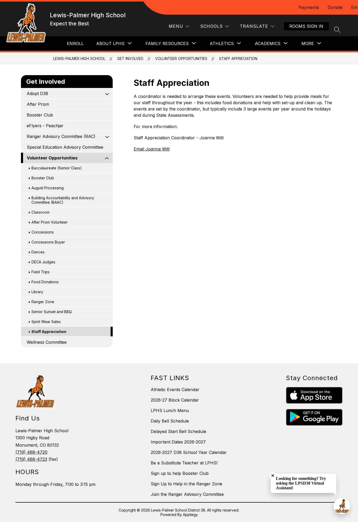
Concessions (42, 232)
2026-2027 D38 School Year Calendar (189, 452)
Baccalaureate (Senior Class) (56, 168)
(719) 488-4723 (31, 459)
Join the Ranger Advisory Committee (187, 494)
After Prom (38, 104)
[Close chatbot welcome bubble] (272, 475)
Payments (309, 7)
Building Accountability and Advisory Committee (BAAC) (62, 200)
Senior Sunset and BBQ (51, 311)
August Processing (47, 188)
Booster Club (40, 115)
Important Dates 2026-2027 (178, 442)
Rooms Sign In (306, 26)
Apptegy (190, 514)
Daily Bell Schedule (170, 421)
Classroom (40, 212)
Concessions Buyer (48, 242)
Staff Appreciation (238, 58)
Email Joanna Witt (152, 149)
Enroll (75, 43)
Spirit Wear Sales (46, 321)
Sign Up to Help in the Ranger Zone (186, 483)
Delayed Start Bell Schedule (178, 431)
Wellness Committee (47, 342)
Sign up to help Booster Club (180, 473)
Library (37, 292)
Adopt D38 (37, 93)
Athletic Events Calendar (175, 389)
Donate (335, 7)
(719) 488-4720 (31, 452)
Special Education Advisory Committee (65, 147)
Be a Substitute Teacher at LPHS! (184, 462)
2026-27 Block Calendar (175, 400)
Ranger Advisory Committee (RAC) (61, 136)
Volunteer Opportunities (181, 58)
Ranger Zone (42, 301)
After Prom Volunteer (49, 222)
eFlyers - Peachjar (45, 125)
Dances (38, 252)
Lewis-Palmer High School (79, 58)
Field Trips (40, 272)
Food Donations (45, 282)
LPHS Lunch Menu (170, 410)
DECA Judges (43, 262)
